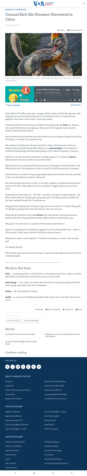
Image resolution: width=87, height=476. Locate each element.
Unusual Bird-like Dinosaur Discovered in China (57, 90)
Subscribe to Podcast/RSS (54, 386)
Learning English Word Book (56, 394)
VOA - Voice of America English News (53, 93)
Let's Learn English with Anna (16, 425)
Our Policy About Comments (55, 399)
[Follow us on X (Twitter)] (12, 367)
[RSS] (28, 367)
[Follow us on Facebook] (7, 367)
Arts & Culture (11, 455)
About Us (8, 382)
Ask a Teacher (10, 463)
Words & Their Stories (53, 459)
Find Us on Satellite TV (53, 390)
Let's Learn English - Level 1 (16, 429)
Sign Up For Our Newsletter (55, 382)
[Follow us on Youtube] (18, 367)
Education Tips (11, 468)
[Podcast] (33, 367)
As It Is (7, 459)
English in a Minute (12, 412)
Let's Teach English (52, 416)
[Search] (71, 473)
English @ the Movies (13, 416)
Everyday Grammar (52, 442)
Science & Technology (16, 10)
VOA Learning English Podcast (56, 463)
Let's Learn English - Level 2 (55, 412)
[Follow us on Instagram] (23, 367)
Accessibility (10, 394)
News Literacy (50, 420)
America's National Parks (15, 442)
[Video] (34, 473)
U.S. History (49, 455)
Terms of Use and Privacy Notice (17, 390)
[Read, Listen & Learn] (15, 473)
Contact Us (9, 386)
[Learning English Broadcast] (53, 473)
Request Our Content (13, 399)
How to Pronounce (52, 429)
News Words (49, 425)
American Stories (12, 451)
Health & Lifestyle (51, 446)
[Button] (61, 30)
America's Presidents (13, 446)
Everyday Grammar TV (14, 420)
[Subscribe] (39, 367)
